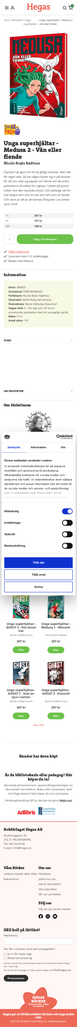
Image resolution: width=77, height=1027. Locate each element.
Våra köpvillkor (47, 889)
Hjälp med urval (18, 252)
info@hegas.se (22, 848)
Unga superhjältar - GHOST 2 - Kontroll (55, 692)
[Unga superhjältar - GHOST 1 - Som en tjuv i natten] (21, 673)
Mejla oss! (65, 800)
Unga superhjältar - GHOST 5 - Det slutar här (21, 627)
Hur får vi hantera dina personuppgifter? (29, 949)
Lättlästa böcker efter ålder (21, 874)
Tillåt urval (38, 574)
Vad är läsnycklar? (49, 884)
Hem (6, 20)
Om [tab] (63, 447)
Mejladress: (11, 935)
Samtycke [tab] (13, 447)
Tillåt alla (38, 562)
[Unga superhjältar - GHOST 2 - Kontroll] (56, 673)
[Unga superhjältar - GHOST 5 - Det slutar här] (21, 607)
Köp (21, 649)
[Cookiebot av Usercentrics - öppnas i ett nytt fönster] (56, 437)
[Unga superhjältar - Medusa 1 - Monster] (56, 607)
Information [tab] (38, 447)
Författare (44, 874)
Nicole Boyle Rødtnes (22, 163)
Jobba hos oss (47, 879)
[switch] (67, 523)
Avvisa (38, 586)
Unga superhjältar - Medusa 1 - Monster (55, 625)
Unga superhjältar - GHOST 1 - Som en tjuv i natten (21, 693)
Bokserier (17, 20)
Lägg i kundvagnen (45, 239)
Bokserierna (11, 879)
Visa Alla (38, 725)
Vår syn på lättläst (49, 894)
